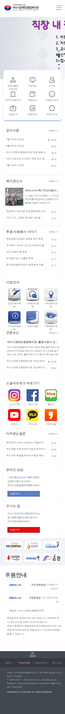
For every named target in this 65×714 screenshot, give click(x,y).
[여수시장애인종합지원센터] (32, 80)
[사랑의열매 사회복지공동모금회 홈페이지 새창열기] (13, 561)
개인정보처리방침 (24, 663)
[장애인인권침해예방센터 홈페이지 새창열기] (13, 549)
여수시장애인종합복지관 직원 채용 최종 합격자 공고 (27, 152)
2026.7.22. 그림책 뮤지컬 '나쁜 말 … (24, 217)
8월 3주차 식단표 (15, 165)
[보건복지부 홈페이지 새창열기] (33, 549)
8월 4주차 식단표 (15, 145)
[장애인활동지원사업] (13, 80)
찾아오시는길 (57, 663)
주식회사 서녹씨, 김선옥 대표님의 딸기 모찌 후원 (27, 245)
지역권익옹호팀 (14, 328)
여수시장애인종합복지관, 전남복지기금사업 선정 (27, 367)
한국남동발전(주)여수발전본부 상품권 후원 (27, 264)
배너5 (59, 68)
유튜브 (14, 424)
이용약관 (8, 663)
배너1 (59, 51)
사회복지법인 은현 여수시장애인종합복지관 (22, 7)
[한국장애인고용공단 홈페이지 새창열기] (33, 561)
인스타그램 (14, 404)
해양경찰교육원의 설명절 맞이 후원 (24, 238)
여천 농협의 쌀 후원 (16, 251)
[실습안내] (13, 108)
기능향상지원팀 (32, 305)
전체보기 (54, 130)
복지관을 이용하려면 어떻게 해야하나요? (27, 449)
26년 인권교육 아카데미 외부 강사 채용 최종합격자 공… (27, 158)
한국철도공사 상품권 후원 (19, 258)
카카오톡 (32, 424)
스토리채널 (51, 424)
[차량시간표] (52, 108)
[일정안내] (32, 108)
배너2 (59, 56)
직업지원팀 (32, 326)
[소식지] (52, 80)
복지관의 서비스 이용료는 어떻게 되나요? (27, 442)
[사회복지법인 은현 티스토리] (52, 561)
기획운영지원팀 (50, 328)
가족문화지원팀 (50, 305)
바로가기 (15, 493)
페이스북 (32, 404)
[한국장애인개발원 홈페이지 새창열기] (52, 549)
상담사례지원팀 (14, 305)
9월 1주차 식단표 (15, 139)
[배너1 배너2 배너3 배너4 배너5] (32, 47)
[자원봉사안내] (52, 94)
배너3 (59, 60)
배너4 (59, 64)
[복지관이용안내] (13, 94)
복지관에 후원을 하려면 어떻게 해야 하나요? (27, 455)
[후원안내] (32, 94)
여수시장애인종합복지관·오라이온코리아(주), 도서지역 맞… (27, 361)
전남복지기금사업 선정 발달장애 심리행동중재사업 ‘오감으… (27, 211)
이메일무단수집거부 (40, 663)
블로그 (51, 404)
